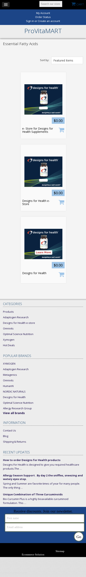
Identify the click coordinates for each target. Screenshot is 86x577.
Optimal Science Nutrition (18, 334)
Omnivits (8, 328)
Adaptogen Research (16, 317)
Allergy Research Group (17, 408)
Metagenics (10, 375)
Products (8, 311)
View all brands (14, 413)
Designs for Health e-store (19, 323)
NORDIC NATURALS (14, 391)
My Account (43, 13)
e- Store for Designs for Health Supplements (37, 130)
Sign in (30, 21)
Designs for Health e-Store (36, 202)
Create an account (49, 21)
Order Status (43, 17)
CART (80, 4)
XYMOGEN (9, 363)
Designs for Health (34, 273)
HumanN (8, 386)
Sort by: (44, 60)
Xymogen (8, 339)
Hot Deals (9, 345)
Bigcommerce (58, 555)
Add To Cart (61, 129)
